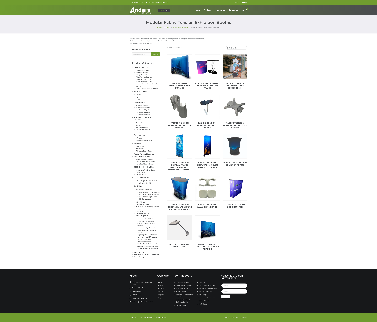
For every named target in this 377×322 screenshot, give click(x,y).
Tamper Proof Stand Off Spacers (148, 248)
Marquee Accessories (143, 129)
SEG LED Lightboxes (141, 178)
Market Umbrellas (142, 127)
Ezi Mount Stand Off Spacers (147, 237)
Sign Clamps (140, 211)
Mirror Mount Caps (144, 241)
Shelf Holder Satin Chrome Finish (148, 244)
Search (155, 54)
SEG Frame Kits (141, 174)
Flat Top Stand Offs (144, 239)
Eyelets (138, 94)
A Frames (139, 138)
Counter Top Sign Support (146, 228)
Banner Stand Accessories (144, 159)
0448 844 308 (136, 291)
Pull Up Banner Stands (142, 156)
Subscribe (226, 297)
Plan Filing (137, 143)
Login (245, 2)
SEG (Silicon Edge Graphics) (144, 167)
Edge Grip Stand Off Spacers (147, 235)
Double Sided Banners (183, 282)
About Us (221, 10)
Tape (137, 97)
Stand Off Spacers (142, 216)
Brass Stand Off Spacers (145, 221)
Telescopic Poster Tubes (144, 151)
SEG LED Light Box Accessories (146, 181)
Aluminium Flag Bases (143, 105)
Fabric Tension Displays (142, 67)
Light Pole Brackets (142, 204)
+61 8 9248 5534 (138, 288)
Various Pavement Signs (144, 140)
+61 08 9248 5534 (137, 2)
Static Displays (139, 257)
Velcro (138, 99)
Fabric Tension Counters (144, 77)
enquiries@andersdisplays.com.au (157, 2)
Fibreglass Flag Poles (143, 114)
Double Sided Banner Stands (145, 162)
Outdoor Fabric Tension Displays (147, 88)
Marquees (139, 132)
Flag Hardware (139, 102)
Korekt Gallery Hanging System (148, 194)
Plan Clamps (140, 146)
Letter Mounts (140, 202)
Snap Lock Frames (140, 252)
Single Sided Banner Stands (145, 164)
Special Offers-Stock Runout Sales (146, 254)
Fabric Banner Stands (143, 70)
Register (236, 2)
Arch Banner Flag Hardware (145, 110)
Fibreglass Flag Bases (143, 112)
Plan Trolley (140, 149)
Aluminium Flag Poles (143, 107)
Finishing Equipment (141, 91)
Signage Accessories (142, 213)
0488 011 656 (136, 295)
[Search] (242, 10)
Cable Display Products (144, 189)
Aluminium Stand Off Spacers (147, 219)
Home (197, 10)
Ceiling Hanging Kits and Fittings (148, 192)
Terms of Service (241, 317)
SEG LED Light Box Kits (143, 183)
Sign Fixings (138, 186)
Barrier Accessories (142, 123)
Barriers (138, 125)
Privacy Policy (229, 317)
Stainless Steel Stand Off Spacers (148, 246)
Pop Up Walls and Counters (144, 154)
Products (207, 10)
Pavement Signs (139, 135)
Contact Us (233, 10)
